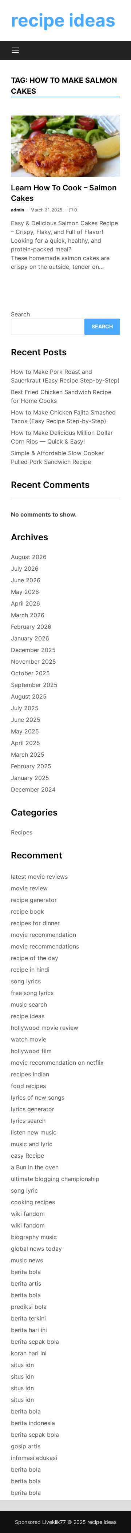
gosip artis (25, 1446)
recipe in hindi (30, 969)
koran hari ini (29, 1353)
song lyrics (26, 981)
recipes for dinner (35, 923)
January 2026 (30, 638)
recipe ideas (63, 20)
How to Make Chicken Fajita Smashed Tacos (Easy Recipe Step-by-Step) (63, 417)
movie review (29, 888)
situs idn (22, 1364)
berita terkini (28, 1318)
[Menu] (15, 50)
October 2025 (30, 673)
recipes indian (30, 1074)
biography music (34, 1237)
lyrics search (28, 1120)
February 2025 (31, 766)
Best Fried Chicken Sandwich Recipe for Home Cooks (61, 396)
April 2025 (25, 743)
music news (27, 1260)
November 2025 (33, 661)
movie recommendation (43, 934)
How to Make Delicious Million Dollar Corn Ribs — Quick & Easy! (62, 437)
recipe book (27, 911)
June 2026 (25, 580)
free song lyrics (32, 992)
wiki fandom (28, 1213)
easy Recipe (27, 1155)
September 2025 (34, 684)
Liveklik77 (54, 1522)
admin (17, 210)
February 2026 (31, 626)
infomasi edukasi (34, 1457)
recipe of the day (34, 958)
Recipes (21, 832)
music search (29, 1004)
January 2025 (30, 777)
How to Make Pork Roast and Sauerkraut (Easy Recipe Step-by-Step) (65, 376)
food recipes (28, 1085)
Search (20, 314)
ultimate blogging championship (55, 1178)
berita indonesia (33, 1423)
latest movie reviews (39, 876)
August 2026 (29, 557)
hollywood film (31, 1051)
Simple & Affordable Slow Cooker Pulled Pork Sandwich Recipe (57, 457)
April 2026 (25, 603)
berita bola (26, 1271)
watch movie (28, 1039)
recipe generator (34, 899)
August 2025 (29, 696)
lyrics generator (32, 1109)
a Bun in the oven (35, 1167)
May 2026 (25, 591)
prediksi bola (29, 1306)
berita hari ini (29, 1330)
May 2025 (25, 731)
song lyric (24, 1190)
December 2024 (33, 789)
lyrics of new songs (37, 1097)
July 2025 (25, 708)
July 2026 (25, 568)
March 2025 (27, 754)
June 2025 (25, 719)
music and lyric (31, 1144)
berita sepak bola (35, 1341)
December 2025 (33, 650)
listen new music (33, 1132)
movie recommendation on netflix (57, 1062)
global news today (36, 1248)
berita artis (26, 1283)
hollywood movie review (44, 1027)
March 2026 (27, 615)
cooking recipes (33, 1202)
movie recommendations (45, 946)
